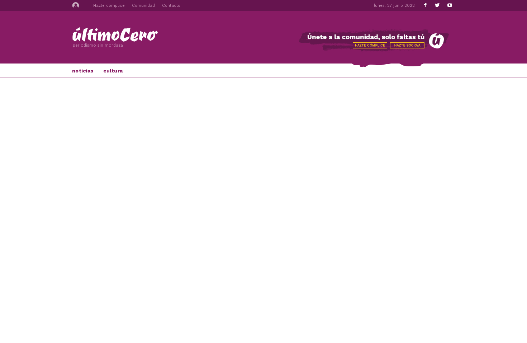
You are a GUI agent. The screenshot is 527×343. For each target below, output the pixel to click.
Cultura (113, 71)
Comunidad (143, 5)
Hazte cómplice (109, 5)
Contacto (171, 5)
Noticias (82, 71)
